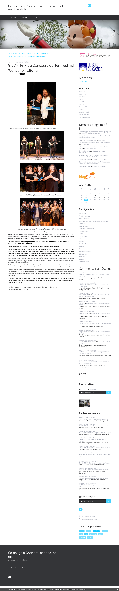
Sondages (82, 249)
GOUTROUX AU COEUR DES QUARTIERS (93, 285)
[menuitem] (13, 17)
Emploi (81, 234)
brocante (93, 534)
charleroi (96, 531)
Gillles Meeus (83, 285)
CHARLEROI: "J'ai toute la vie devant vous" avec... (94, 463)
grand (90, 537)
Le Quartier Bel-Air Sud (89, 157)
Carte (83, 374)
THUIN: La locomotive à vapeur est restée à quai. (95, 433)
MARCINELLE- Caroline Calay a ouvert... (94, 314)
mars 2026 (82, 104)
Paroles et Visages (90, 148)
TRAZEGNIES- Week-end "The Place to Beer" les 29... (94, 455)
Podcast (81, 241)
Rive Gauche (83, 244)
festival (82, 537)
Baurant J (82, 362)
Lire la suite (83, 81)
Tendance (82, 256)
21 (104, 198)
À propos (37, 17)
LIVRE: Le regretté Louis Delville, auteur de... (94, 352)
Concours (82, 223)
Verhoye (82, 274)
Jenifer (81, 303)
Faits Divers (83, 236)
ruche (82, 531)
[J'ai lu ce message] (117, 589)
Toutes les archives (84, 117)
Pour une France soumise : (87, 140)
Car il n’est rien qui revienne (88, 162)
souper (88, 531)
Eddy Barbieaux (84, 332)
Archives (25, 17)
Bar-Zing (102, 140)
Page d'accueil (45, 53)
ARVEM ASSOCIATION (100, 159)
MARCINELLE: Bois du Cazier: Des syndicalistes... (94, 470)
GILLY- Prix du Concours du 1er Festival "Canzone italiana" (41, 68)
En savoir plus (82, 589)
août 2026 (82, 92)
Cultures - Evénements (49, 287)
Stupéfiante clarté (85, 166)
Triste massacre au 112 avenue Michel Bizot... (93, 155)
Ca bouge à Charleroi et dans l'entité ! (35, 6)
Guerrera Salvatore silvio (87, 342)
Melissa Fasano (84, 295)
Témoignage (83, 254)
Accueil (13, 17)
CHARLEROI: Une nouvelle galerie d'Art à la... (94, 275)
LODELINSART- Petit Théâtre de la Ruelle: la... (93, 419)
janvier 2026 (83, 109)
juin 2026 (82, 97)
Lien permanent (15, 287)
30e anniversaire (84, 151)
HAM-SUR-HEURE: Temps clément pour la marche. (92, 440)
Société (81, 246)
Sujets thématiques (85, 251)
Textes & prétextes (99, 166)
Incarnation (85, 144)
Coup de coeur (36, 287)
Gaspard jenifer (84, 323)
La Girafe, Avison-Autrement (91, 133)
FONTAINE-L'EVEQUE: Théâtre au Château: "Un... (95, 448)
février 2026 (83, 107)
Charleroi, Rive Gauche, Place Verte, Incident (93, 221)
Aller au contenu (6, 2)
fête (86, 534)
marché (104, 531)
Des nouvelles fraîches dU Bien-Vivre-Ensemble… (95, 143)
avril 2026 (82, 102)
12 (95, 195)
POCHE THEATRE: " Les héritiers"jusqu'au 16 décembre (23, 53)
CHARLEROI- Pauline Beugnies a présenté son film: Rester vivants (27, 56)
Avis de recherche (84, 216)
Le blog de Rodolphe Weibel (95, 137)
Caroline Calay (83, 313)
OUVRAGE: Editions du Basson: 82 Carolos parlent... (94, 295)
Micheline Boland (84, 352)
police (100, 534)
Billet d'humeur (84, 218)
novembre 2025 (84, 114)
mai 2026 (82, 99)
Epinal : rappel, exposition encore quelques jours (95, 132)
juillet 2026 (82, 94)
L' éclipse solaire (84, 159)
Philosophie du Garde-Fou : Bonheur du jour (94, 163)
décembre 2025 (84, 112)
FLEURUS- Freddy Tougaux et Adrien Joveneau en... (94, 485)
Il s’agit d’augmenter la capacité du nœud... (92, 136)
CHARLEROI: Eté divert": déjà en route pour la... (94, 426)
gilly (81, 534)
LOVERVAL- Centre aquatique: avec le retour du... (94, 304)
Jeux (80, 239)
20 (99, 198)
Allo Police (82, 213)
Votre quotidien (84, 261)
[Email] (89, 5)
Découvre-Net (83, 231)
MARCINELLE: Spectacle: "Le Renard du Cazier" (94, 478)
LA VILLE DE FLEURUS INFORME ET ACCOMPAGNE (94, 362)
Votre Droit (82, 259)
